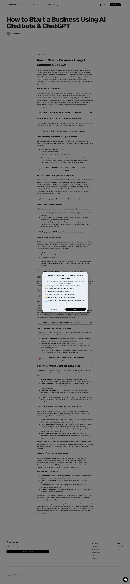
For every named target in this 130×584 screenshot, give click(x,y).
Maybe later (54, 309)
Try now (74, 309)
